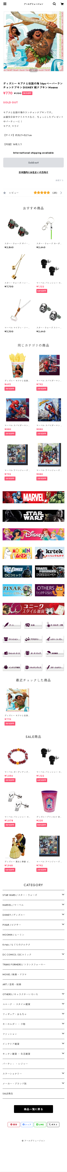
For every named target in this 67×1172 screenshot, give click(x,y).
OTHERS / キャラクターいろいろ (20, 994)
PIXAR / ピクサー (12, 924)
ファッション (10, 1034)
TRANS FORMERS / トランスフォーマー (24, 964)
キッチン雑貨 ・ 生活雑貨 (16, 1053)
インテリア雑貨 (11, 1043)
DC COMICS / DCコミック (17, 954)
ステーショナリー (12, 1073)
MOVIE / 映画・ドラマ (15, 974)
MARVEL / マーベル (13, 905)
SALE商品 (8, 1093)
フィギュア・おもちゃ (15, 1014)
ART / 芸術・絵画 (12, 984)
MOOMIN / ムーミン (13, 934)
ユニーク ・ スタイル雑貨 (16, 1004)
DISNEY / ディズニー (14, 914)
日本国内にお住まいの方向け (33, 172)
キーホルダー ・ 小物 (14, 1024)
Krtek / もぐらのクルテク (16, 944)
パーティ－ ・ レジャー (15, 1063)
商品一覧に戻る (33, 1109)
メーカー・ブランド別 (15, 1083)
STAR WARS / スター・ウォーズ (20, 895)
